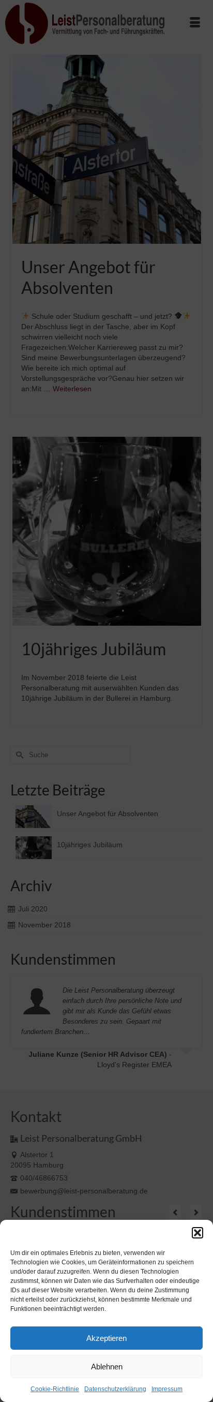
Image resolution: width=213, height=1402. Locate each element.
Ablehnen (107, 1366)
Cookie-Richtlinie (55, 1389)
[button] (197, 1233)
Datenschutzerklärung (115, 1389)
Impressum (166, 1389)
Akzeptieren (106, 1338)
